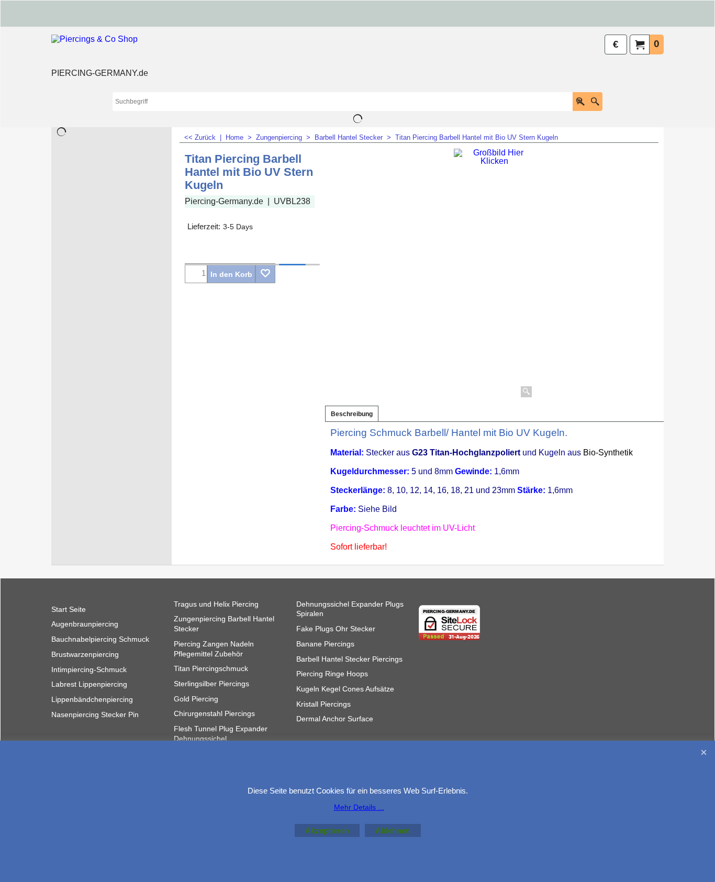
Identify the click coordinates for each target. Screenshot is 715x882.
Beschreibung (352, 414)
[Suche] (594, 101)
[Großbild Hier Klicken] (494, 274)
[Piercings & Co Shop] (99, 50)
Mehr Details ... (359, 807)
